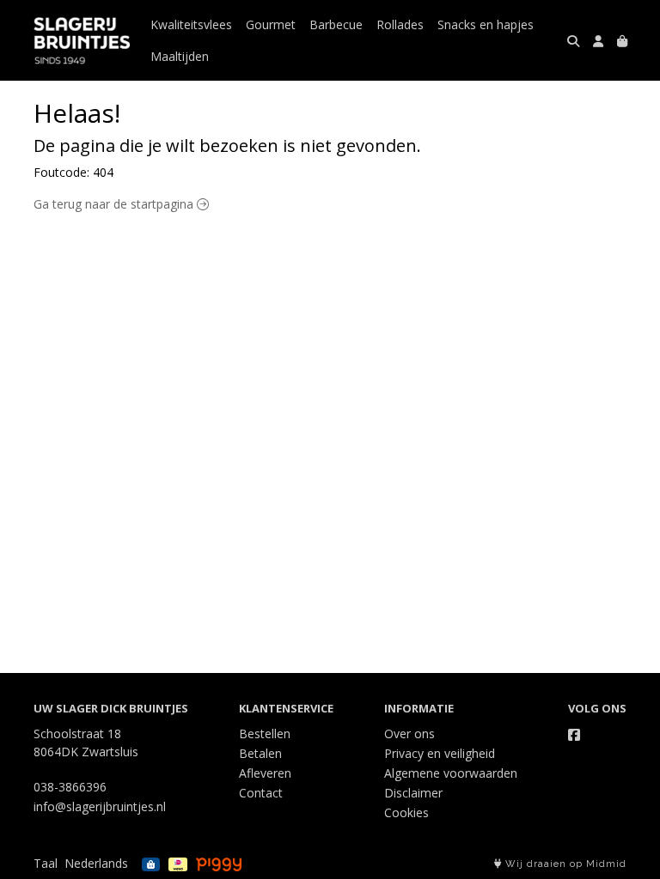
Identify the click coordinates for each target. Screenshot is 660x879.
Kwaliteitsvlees (191, 24)
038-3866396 (70, 787)
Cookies (406, 812)
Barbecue (336, 24)
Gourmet (271, 24)
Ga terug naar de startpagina (115, 204)
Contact (261, 793)
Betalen (260, 753)
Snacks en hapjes (485, 24)
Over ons (409, 733)
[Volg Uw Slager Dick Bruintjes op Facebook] (574, 734)
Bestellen (264, 733)
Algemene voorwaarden (450, 773)
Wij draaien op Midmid (564, 864)
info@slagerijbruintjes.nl (100, 806)
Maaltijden (179, 56)
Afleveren (265, 773)
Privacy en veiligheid (439, 753)
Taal (46, 863)
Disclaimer (413, 793)
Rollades (400, 24)
